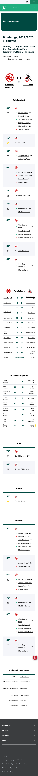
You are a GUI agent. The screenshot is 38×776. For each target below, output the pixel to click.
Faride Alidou (23, 234)
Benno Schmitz (30, 303)
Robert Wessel (24, 688)
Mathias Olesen (24, 212)
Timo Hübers (31, 313)
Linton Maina (23, 113)
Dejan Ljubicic (23, 116)
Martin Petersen (25, 59)
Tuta (5, 308)
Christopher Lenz (22, 226)
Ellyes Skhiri (31, 323)
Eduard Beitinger (24, 695)
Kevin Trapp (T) (8, 298)
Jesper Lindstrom (25, 175)
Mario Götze (7, 338)
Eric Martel (31, 398)
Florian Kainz (23, 270)
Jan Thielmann (23, 119)
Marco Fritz (23, 700)
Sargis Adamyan (24, 123)
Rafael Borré (23, 182)
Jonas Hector (31, 318)
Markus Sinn (23, 705)
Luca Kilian (32, 308)
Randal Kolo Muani (25, 238)
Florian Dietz (23, 126)
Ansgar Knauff (23, 156)
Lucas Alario (23, 179)
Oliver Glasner (8, 352)
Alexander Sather (25, 681)
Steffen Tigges (24, 129)
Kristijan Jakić (7, 303)
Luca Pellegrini (24, 231)
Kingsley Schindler (21, 265)
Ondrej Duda (23, 208)
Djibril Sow (7, 327)
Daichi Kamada (24, 172)
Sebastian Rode (24, 159)
